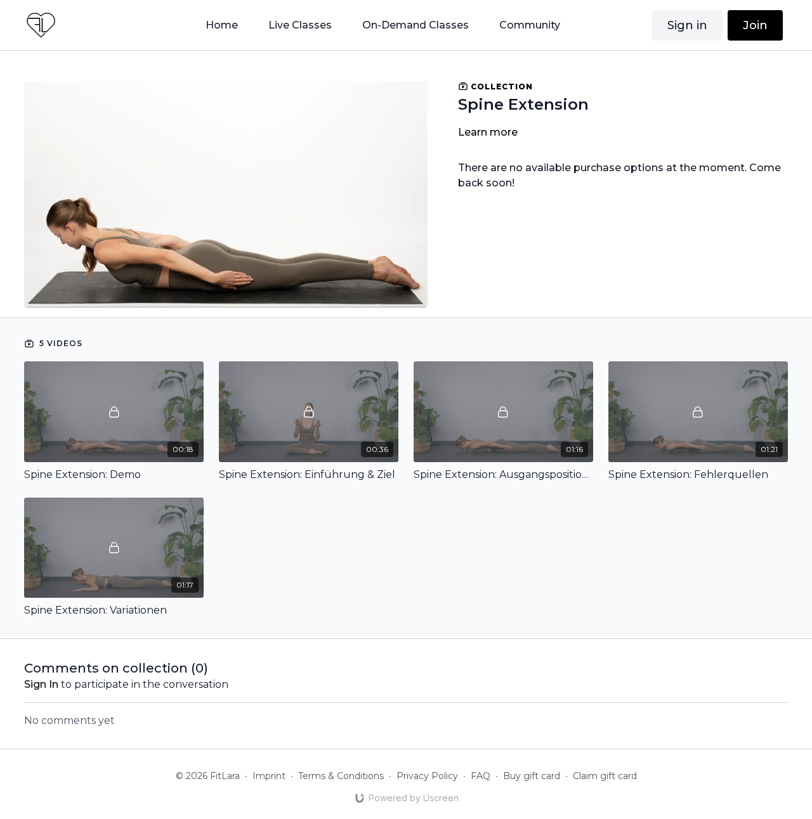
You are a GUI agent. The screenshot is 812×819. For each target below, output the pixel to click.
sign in (41, 684)
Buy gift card (531, 776)
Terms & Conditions (341, 776)
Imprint (268, 776)
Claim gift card (605, 776)
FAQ (480, 776)
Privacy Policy (427, 776)
